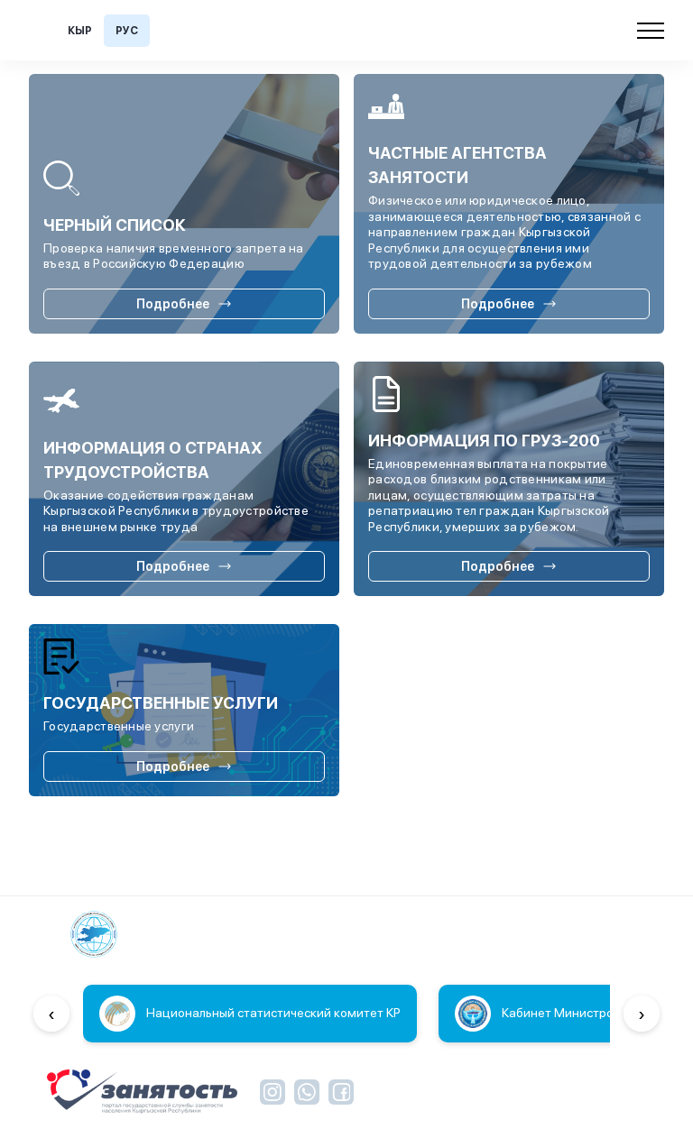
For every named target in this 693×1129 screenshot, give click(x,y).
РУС (127, 30)
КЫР (80, 30)
